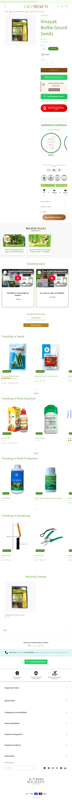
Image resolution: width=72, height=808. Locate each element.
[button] (6, 6)
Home (6, 11)
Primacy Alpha (40, 438)
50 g (44, 49)
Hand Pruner (39, 555)
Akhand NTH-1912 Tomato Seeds (46, 376)
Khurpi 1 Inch (6, 555)
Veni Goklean (6, 498)
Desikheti (38, 797)
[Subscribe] (34, 768)
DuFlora (51, 155)
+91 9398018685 (29, 652)
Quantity (43, 59)
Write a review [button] (36, 325)
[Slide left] (32, 390)
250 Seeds (53, 49)
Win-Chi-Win (5, 438)
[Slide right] (40, 390)
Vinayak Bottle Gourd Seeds (36, 11)
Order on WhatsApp (55, 77)
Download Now (54, 90)
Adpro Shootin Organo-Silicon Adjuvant (49, 498)
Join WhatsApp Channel (55, 96)
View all (36, 393)
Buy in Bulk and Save (54, 217)
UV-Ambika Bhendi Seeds (10, 376)
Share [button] (44, 212)
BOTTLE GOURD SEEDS (18, 11)
